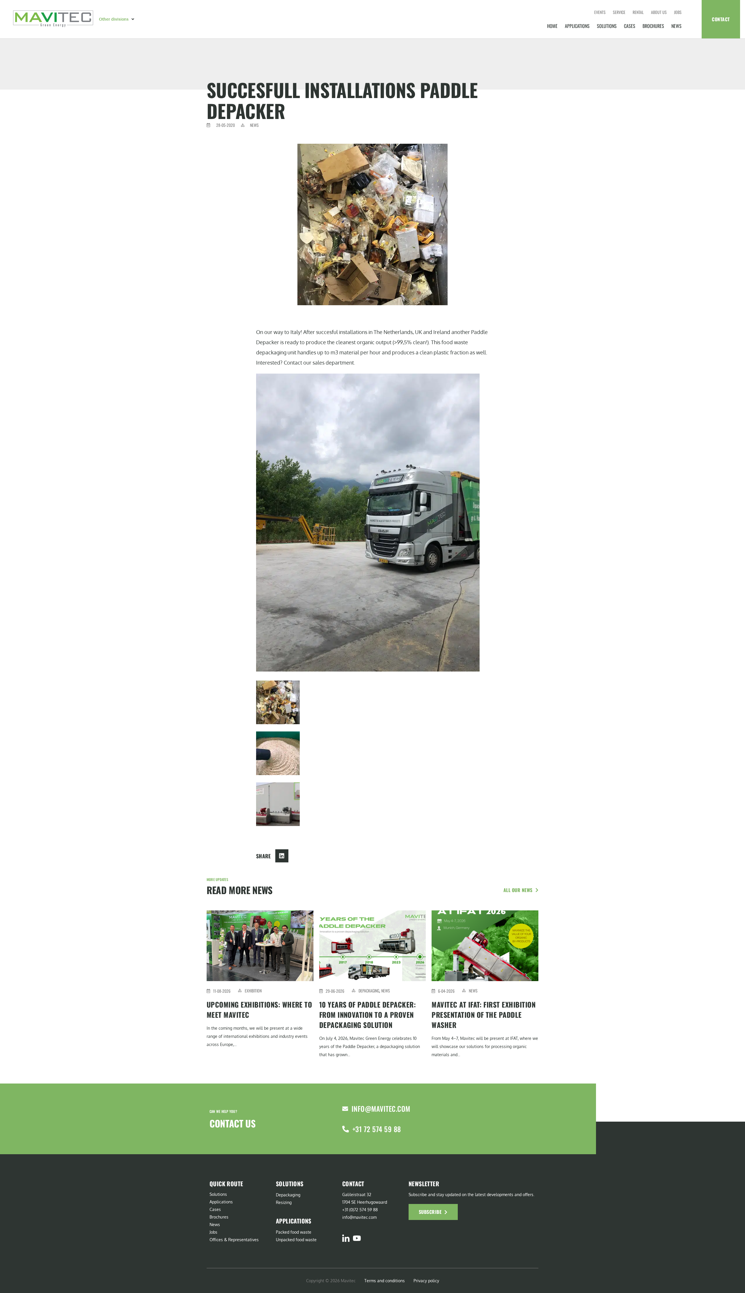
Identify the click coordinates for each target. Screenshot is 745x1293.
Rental (638, 12)
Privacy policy (426, 1280)
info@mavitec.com (381, 1108)
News (676, 25)
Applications (577, 25)
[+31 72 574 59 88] (345, 1129)
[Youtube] (356, 1238)
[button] (117, 19)
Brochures (653, 25)
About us (659, 12)
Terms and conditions (384, 1280)
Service (619, 12)
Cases (629, 25)
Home (552, 25)
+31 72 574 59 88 (376, 1129)
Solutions (607, 25)
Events (600, 12)
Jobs (678, 12)
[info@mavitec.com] (345, 1109)
